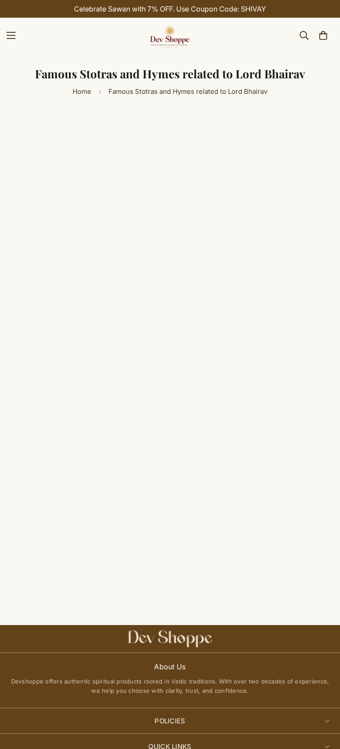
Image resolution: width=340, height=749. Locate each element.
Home (82, 91)
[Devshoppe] (170, 35)
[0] (323, 35)
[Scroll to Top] (323, 701)
